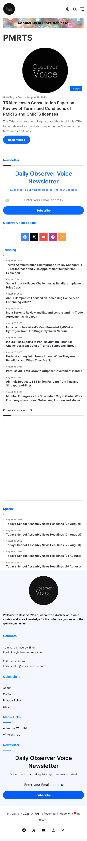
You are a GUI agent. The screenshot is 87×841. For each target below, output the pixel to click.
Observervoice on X (17, 410)
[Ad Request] (43, 26)
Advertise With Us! (15, 728)
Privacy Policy (12, 700)
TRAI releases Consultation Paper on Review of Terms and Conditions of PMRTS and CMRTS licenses (38, 108)
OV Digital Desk (15, 97)
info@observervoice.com (26, 652)
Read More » (16, 139)
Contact (8, 694)
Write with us (11, 734)
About (7, 687)
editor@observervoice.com (28, 666)
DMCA (7, 706)
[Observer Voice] (9, 9)
